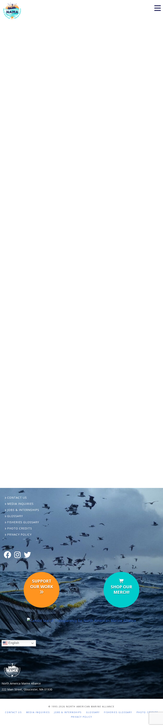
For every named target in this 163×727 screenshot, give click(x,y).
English (13, 643)
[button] (157, 8)
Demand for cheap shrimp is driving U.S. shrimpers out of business (42, 42)
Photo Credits (19, 528)
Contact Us (17, 497)
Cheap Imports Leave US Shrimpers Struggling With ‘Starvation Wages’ (45, 260)
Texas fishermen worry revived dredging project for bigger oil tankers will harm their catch (42, 402)
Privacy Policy (19, 534)
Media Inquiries (20, 504)
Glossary (15, 516)
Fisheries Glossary (23, 522)
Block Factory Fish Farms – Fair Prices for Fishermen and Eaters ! (42, 124)
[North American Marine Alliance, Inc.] (81, 620)
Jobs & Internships (23, 510)
